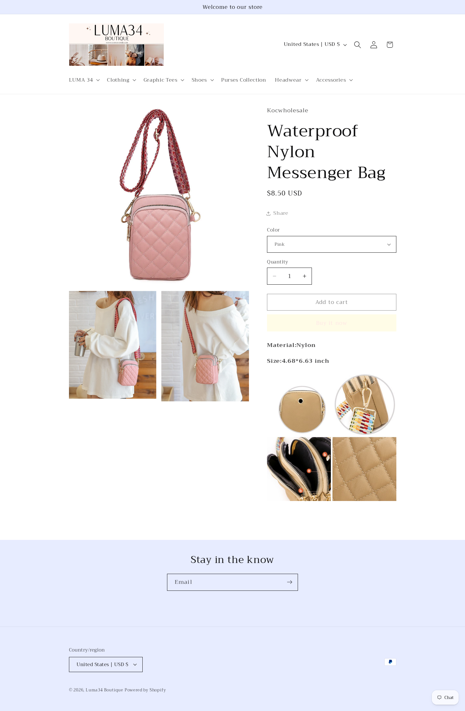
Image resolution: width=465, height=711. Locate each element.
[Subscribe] (290, 582)
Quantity (277, 262)
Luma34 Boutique (105, 690)
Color (273, 230)
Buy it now (332, 323)
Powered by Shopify (145, 690)
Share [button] (280, 213)
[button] (84, 80)
